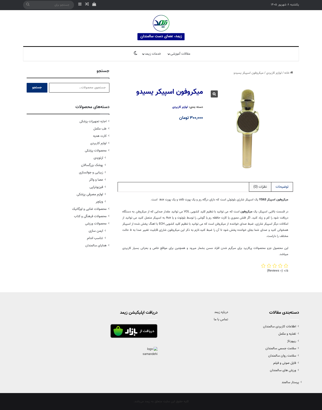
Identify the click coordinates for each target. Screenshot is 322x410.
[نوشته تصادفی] (87, 5)
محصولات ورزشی (96, 223)
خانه (286, 73)
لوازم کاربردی (274, 73)
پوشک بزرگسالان (92, 165)
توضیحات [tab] (282, 187)
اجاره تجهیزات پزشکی (93, 121)
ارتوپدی (98, 157)
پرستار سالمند (290, 382)
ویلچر (99, 201)
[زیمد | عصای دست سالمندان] (161, 28)
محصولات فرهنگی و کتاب (90, 216)
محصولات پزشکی (96, 150)
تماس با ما (221, 319)
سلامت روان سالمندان (282, 355)
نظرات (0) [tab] (260, 187)
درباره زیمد (221, 312)
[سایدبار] (79, 5)
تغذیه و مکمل (287, 333)
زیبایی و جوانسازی (91, 172)
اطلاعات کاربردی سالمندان (279, 326)
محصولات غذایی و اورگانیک (89, 209)
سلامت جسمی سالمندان (280, 348)
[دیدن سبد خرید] (94, 5)
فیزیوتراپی (96, 187)
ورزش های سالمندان (283, 370)
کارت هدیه (100, 136)
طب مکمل (100, 128)
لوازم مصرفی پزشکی (90, 194)
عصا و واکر (96, 179)
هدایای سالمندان (96, 245)
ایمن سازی (96, 230)
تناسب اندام (95, 238)
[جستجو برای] (28, 5)
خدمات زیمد (153, 54)
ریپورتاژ (291, 341)
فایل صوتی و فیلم (284, 363)
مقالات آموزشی (180, 54)
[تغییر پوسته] (135, 54)
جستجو (37, 87)
